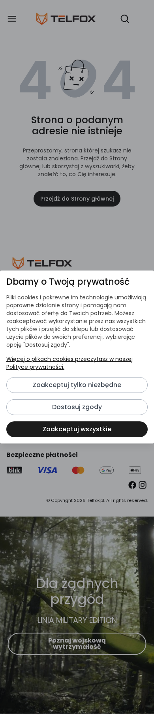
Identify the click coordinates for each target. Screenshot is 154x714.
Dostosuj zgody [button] (77, 406)
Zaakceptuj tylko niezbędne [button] (77, 384)
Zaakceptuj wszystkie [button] (77, 429)
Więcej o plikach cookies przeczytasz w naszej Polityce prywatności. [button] (69, 363)
